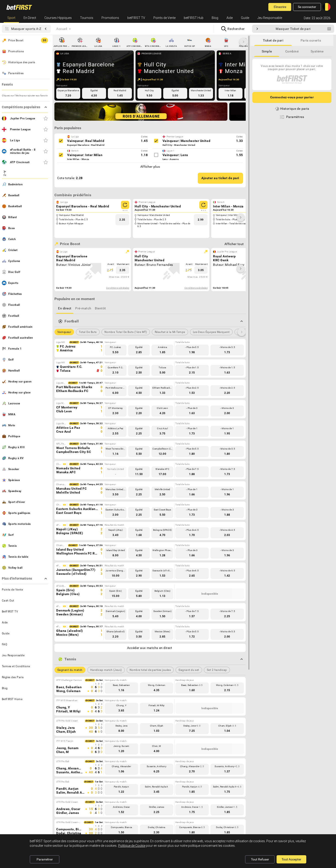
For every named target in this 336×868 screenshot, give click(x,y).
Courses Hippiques (58, 18)
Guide (245, 18)
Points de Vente (164, 18)
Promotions (110, 18)
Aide (230, 18)
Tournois (86, 18)
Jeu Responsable (269, 18)
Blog (215, 18)
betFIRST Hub (193, 18)
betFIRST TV (136, 18)
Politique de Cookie (131, 845)
